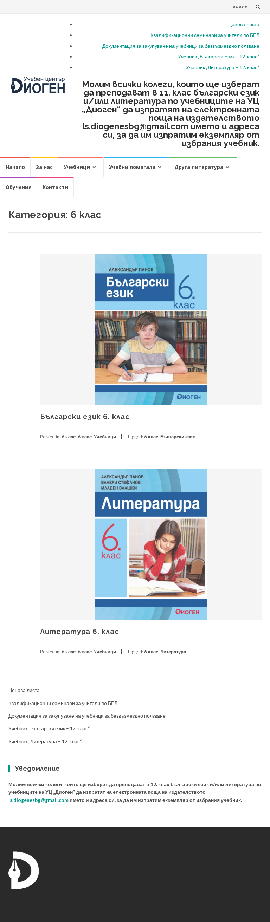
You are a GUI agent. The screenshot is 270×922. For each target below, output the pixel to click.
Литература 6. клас (79, 631)
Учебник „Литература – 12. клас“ (222, 67)
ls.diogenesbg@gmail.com (38, 800)
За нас (44, 167)
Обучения (19, 187)
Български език (177, 436)
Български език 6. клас (85, 416)
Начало (238, 7)
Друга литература (198, 167)
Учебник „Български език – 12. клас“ (218, 56)
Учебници (77, 167)
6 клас (69, 436)
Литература (173, 651)
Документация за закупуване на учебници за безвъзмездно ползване (180, 46)
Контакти (55, 187)
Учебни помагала (132, 167)
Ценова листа (243, 24)
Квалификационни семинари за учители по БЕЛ (204, 35)
